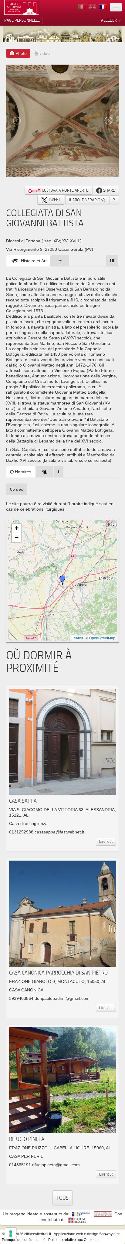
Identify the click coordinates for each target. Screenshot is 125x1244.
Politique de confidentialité (24, 1240)
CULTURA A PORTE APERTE (64, 190)
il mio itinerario (85, 200)
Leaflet (77, 637)
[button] (62, 580)
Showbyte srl (109, 1234)
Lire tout (106, 841)
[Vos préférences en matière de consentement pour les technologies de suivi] (10, 1233)
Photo (20, 53)
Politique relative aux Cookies (72, 1240)
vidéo (44, 53)
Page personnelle (22, 20)
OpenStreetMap (102, 637)
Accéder (109, 20)
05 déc (16, 489)
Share (108, 190)
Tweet (53, 199)
